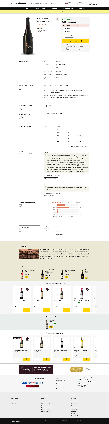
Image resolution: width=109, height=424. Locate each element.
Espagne (21, 15)
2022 (79, 216)
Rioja (72, 405)
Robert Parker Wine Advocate (51, 177)
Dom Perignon (44, 405)
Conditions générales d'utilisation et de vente (66, 420)
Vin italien (43, 402)
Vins (27, 8)
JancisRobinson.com (49, 195)
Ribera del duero (75, 407)
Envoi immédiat (67, 19)
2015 (59, 216)
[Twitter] (85, 386)
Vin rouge (58, 61)
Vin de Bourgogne (75, 400)
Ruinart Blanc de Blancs (46, 404)
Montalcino (74, 411)
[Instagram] (79, 386)
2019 (69, 216)
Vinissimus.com (15, 398)
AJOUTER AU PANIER (74, 41)
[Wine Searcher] (80, 369)
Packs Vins (83, 8)
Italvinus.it (13, 404)
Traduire (46, 152)
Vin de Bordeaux (75, 402)
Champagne (74, 398)
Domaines (54, 8)
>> (65, 262)
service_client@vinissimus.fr (87, 384)
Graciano (39, 31)
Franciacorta (74, 409)
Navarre (26, 15)
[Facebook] (82, 386)
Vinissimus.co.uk (15, 402)
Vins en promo (69, 8)
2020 (72, 216)
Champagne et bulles (40, 8)
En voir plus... (48, 145)
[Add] (26, 310)
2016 (62, 216)
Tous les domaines (45, 409)
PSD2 (25, 382)
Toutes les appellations (46, 407)
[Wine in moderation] (32, 386)
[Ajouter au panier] (26, 277)
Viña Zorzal (40, 28)
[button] (92, 3)
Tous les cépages (45, 411)
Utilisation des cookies (92, 420)
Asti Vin (73, 413)
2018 (65, 216)
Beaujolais (73, 404)
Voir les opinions (67, 220)
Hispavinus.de (14, 405)
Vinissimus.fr (14, 400)
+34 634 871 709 (84, 379)
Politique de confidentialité (81, 420)
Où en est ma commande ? (86, 377)
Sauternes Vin (74, 415)
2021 (75, 216)
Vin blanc (43, 400)
